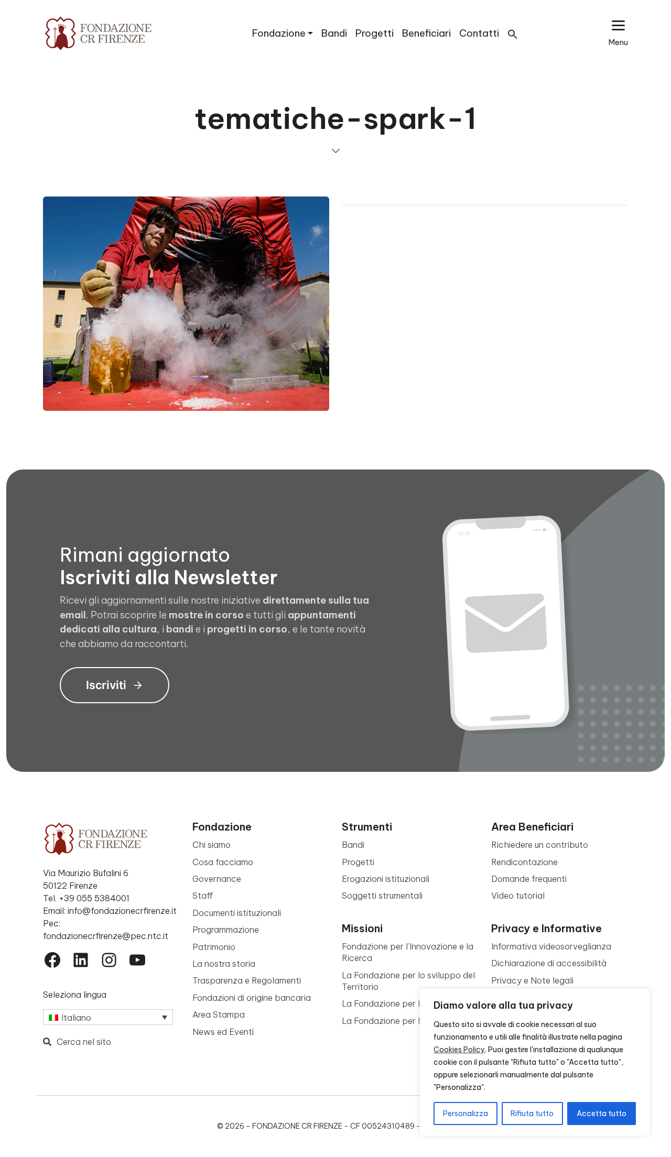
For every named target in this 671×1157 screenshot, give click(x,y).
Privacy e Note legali (532, 980)
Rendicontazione (524, 862)
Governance (216, 879)
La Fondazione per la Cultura (399, 1003)
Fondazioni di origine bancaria (251, 997)
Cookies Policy (459, 1049)
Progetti (374, 33)
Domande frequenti (529, 879)
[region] (534, 1062)
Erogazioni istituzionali (385, 879)
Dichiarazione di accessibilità (549, 963)
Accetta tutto (601, 1113)
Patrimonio (213, 947)
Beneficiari (426, 33)
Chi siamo (211, 844)
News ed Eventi (223, 1032)
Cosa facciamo (222, 862)
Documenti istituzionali (236, 913)
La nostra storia (223, 963)
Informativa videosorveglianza (551, 946)
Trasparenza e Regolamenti (246, 980)
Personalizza (465, 1113)
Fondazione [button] (279, 33)
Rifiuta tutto (532, 1113)
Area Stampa (218, 1014)
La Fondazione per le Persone (400, 1021)
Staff (202, 895)
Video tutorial (518, 895)
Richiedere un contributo (539, 844)
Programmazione (225, 929)
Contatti (479, 33)
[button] (512, 33)
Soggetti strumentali (382, 895)
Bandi (334, 33)
